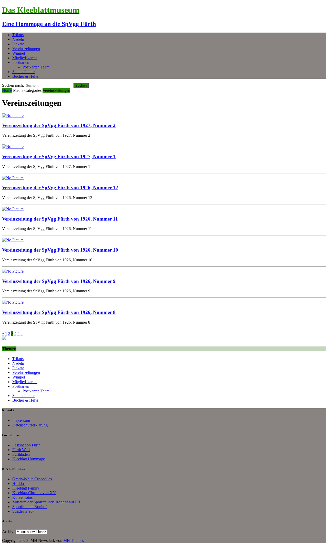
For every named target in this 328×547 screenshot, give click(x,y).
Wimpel (18, 53)
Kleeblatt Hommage (28, 459)
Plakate (18, 44)
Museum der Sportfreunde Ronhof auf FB (46, 502)
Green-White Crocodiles (32, 479)
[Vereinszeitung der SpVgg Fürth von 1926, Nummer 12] (13, 178)
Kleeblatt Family (25, 488)
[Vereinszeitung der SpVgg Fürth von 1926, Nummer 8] (13, 302)
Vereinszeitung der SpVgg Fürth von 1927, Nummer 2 (59, 125)
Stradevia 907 (23, 511)
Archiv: (8, 531)
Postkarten (20, 62)
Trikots (18, 35)
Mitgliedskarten (24, 58)
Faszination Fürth (26, 445)
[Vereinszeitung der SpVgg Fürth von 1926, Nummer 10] (13, 240)
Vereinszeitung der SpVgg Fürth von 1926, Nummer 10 (60, 250)
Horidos (18, 483)
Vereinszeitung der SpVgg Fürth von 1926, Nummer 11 (60, 219)
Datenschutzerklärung (30, 425)
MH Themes (73, 540)
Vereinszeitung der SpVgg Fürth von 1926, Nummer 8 (59, 312)
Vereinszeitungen (26, 48)
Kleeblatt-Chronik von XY (34, 493)
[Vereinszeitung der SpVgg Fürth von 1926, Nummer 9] (13, 271)
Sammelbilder (23, 71)
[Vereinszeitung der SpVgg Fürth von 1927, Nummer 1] (13, 146)
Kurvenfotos (22, 497)
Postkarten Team (36, 67)
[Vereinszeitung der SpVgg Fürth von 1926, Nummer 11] (13, 209)
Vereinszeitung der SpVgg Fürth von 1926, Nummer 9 (59, 281)
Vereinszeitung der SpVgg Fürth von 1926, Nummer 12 (60, 187)
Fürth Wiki (21, 449)
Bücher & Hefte (25, 76)
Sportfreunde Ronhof (29, 506)
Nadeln (18, 39)
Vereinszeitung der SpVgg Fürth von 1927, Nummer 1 (59, 156)
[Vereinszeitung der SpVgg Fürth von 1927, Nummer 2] (13, 115)
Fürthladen (21, 454)
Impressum (21, 420)
